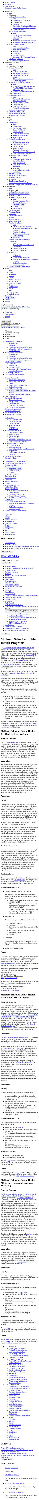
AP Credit (8, 574)
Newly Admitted (10, 314)
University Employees (16, 405)
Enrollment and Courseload (13, 586)
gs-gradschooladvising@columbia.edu (17, 962)
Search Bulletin (5, 561)
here (9, 1161)
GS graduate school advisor (25, 1176)
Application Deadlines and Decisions (20, 347)
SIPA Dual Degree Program (17, 623)
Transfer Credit (9, 625)
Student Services (10, 336)
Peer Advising (13, 474)
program (9, 1341)
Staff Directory (9, 527)
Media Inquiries (10, 534)
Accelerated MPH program (19, 660)
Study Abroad (13, 429)
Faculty (7, 529)
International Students (15, 371)
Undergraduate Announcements (15, 461)
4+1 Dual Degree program (12, 742)
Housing (7, 483)
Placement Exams (14, 367)
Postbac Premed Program (13, 430)
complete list (22, 1262)
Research (12, 427)
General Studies (10, 543)
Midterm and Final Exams (13, 597)
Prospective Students (15, 400)
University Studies (14, 470)
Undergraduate (9, 418)
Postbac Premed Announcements (15, 463)
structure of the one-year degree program (16, 1037)
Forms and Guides (10, 478)
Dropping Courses (10, 581)
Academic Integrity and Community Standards (19, 568)
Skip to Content (10, 2)
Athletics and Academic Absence (15, 575)
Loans (11, 383)
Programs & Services (15, 469)
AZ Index (8, 4)
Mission (7, 516)
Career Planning (14, 492)
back (10, 13)
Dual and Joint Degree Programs (15, 374)
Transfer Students (14, 351)
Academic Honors (10, 566)
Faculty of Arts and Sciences (14, 456)
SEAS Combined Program (17, 619)
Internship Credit (10, 594)
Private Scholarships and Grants (19, 385)
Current (7, 316)
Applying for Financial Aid (13, 398)
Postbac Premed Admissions (14, 352)
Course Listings (14, 423)
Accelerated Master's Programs (18, 490)
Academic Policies (10, 458)
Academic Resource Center (13, 467)
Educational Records (11, 583)
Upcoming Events (14, 509)
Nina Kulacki (5, 1339)
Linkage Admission (15, 447)
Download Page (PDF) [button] (12, 1475)
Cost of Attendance (11, 396)
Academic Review (10, 570)
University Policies (11, 523)
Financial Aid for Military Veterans (16, 389)
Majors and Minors (15, 425)
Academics (8, 334)
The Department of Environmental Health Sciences (17, 1194)
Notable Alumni (10, 521)
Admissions (8, 331)
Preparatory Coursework (16, 438)
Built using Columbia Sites (26, 1455)
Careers (15, 1455)
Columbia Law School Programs (19, 614)
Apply (21, 1127)
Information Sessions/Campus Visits (20, 349)
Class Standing (9, 579)
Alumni (7, 318)
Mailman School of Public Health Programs (22, 617)
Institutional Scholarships (17, 380)
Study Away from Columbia (14, 605)
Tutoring (11, 472)
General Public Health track (23, 1062)
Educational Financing (12, 333)
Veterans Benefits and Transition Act (16, 630)
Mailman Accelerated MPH (11, 1015)
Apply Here (23, 1293)
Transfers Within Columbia (13, 627)
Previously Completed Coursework (20, 440)
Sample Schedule (14, 434)
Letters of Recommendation (17, 452)
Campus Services (10, 476)
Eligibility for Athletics (12, 585)
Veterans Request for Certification (19, 394)
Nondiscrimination (6, 1455)
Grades (7, 588)
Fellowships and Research (17, 494)
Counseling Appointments (13, 409)
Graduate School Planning (17, 496)
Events (7, 525)
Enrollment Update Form (13, 412)
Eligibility (12, 345)
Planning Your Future (11, 489)
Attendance (8, 577)
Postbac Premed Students (17, 407)
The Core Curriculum (15, 420)
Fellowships (12, 1395)
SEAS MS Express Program (18, 621)
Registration (8, 601)
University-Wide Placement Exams (20, 369)
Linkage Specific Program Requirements (21, 449)
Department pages (19, 880)
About (7, 338)
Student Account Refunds (13, 414)
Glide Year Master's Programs (18, 441)
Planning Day (13, 365)
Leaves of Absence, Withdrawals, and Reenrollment (21, 596)
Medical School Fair (11, 487)
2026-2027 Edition (10, 556)
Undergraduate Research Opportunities (17, 628)
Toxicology (28, 1234)
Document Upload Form (12, 411)
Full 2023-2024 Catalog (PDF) (14, 1483)
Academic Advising (11, 465)
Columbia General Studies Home (15, 8)
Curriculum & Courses (16, 432)
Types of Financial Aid (12, 378)
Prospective (8, 312)
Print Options (5, 634)
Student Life (9, 500)
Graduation (8, 480)
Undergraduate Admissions (13, 342)
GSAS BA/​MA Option (16, 616)
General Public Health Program (24, 1017)
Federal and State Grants (16, 381)
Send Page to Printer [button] (11, 1468)
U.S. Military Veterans (12, 373)
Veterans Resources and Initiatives (15, 511)
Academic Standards (11, 572)
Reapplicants (13, 451)
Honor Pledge (9, 592)
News (6, 530)
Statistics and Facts (11, 519)
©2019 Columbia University (10, 1453)
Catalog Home (9, 6)
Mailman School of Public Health (11, 1196)
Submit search (15, 323)
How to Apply (13, 343)
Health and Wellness (11, 481)
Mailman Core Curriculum (11, 1048)
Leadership (8, 514)
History (7, 518)
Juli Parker (19, 1174)
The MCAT (12, 454)
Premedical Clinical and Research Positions (18, 498)
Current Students (14, 403)
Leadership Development (17, 501)
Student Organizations (16, 507)
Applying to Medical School (14, 443)
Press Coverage (10, 532)
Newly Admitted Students (13, 362)
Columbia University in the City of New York (15, 307)
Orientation (12, 363)
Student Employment (15, 387)
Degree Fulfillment (15, 421)
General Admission (15, 445)
